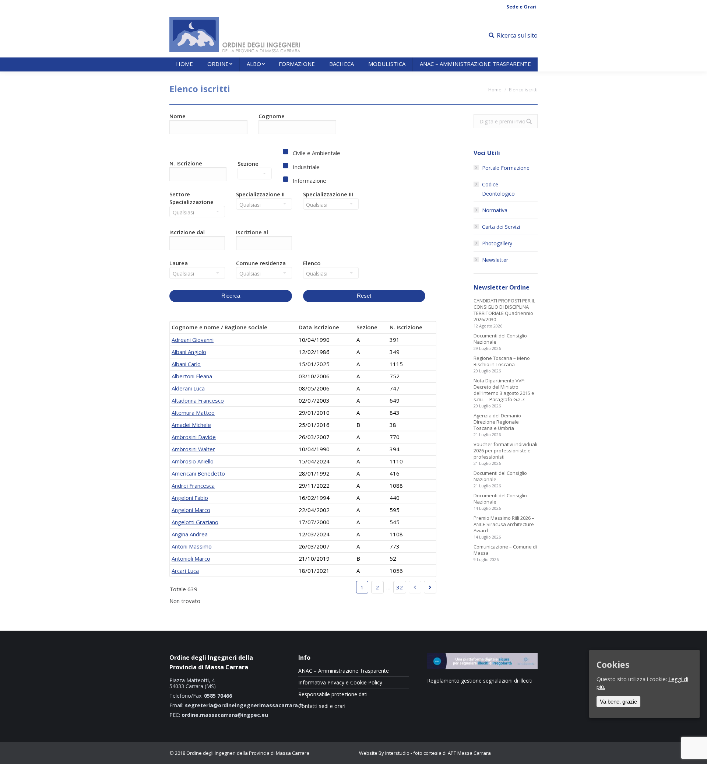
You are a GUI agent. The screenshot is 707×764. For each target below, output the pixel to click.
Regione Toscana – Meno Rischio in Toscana (502, 361)
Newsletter (495, 259)
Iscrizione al (252, 232)
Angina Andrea (190, 534)
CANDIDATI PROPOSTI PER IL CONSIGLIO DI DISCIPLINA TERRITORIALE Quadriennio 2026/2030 (504, 310)
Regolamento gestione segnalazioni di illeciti (479, 680)
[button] (200, 245)
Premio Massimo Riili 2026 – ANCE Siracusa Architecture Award (504, 524)
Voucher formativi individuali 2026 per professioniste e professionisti (505, 450)
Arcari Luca (185, 570)
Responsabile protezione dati (332, 694)
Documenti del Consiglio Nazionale (500, 339)
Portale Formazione (506, 167)
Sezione (248, 163)
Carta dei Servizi (501, 226)
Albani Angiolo (189, 351)
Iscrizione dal (187, 232)
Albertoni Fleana (192, 376)
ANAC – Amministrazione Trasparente (343, 671)
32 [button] (399, 587)
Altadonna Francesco (198, 400)
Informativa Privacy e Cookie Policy (340, 683)
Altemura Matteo (193, 412)
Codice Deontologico (498, 189)
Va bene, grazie (618, 702)
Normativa (494, 210)
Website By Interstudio (384, 753)
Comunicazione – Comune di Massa (505, 550)
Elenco (312, 263)
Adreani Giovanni (193, 339)
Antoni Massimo (192, 546)
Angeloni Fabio (190, 497)
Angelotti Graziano (195, 522)
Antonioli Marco (191, 558)
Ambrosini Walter (193, 449)
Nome (177, 116)
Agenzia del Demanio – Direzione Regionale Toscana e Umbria (499, 422)
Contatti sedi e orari (321, 706)
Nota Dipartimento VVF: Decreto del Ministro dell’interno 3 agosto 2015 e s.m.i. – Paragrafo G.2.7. (504, 390)
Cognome (271, 116)
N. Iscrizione (185, 163)
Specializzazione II (260, 194)
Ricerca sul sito (517, 35)
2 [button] (377, 587)
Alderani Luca (188, 388)
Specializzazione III (328, 194)
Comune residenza (261, 263)
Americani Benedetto (198, 473)
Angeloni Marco (191, 510)
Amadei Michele (191, 424)
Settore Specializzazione (191, 198)
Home (495, 89)
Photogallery (497, 243)
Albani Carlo (186, 364)
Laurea (178, 263)
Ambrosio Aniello (193, 461)
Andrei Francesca (193, 485)
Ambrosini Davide (194, 437)
